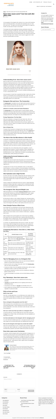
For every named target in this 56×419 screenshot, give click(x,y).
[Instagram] (7, 353)
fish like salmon (31, 264)
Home (4, 11)
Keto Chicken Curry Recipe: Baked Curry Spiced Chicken (27, 401)
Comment (5, 377)
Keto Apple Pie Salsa (25, 406)
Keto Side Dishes (6, 412)
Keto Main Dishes (6, 407)
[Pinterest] (9, 353)
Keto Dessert (5, 403)
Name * (6, 389)
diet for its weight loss (23, 191)
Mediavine (42, 417)
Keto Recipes (5, 408)
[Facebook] (5, 353)
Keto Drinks (5, 405)
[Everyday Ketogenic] (8, 4)
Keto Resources (5, 359)
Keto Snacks (5, 413)
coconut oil (31, 130)
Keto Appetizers (6, 400)
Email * (18, 389)
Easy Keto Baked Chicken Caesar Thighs (27, 404)
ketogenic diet (7, 103)
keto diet (7, 282)
